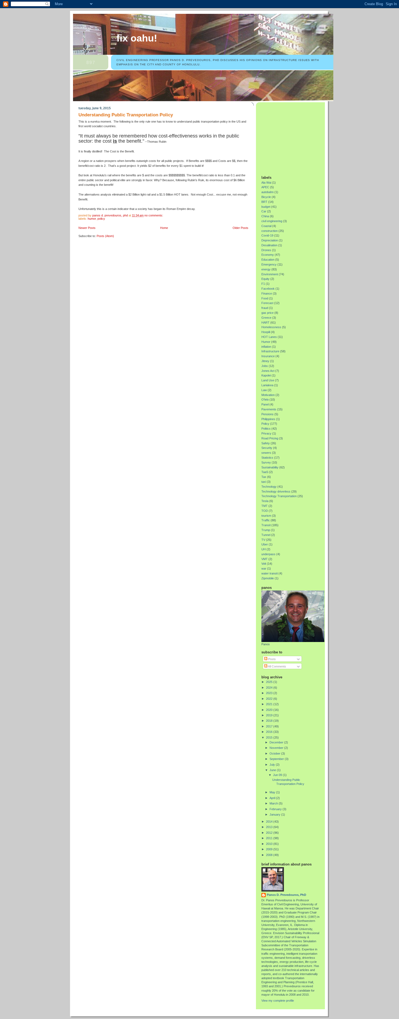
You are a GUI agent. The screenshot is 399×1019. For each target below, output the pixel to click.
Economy (267, 254)
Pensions (267, 414)
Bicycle (266, 197)
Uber (264, 544)
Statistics (267, 457)
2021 (269, 704)
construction (269, 230)
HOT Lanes (269, 336)
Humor (92, 218)
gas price (267, 312)
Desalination (269, 245)
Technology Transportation (279, 496)
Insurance (268, 356)
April (273, 798)
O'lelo (265, 399)
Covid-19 (267, 235)
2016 (269, 731)
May (273, 792)
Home (164, 227)
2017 (269, 726)
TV (263, 539)
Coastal (266, 226)
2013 (269, 827)
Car (263, 211)
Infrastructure (270, 351)
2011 (269, 838)
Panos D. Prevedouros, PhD (286, 894)
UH (263, 549)
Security (266, 447)
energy (266, 269)
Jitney (265, 361)
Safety (265, 443)
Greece (266, 317)
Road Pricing (269, 438)
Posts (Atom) (105, 236)
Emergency (269, 264)
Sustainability (269, 467)
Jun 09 (278, 775)
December (277, 742)
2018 (269, 720)
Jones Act (267, 370)
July (273, 764)
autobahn (267, 192)
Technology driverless (275, 491)
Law (264, 390)
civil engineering (271, 221)
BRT (264, 201)
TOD (264, 510)
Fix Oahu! (136, 38)
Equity (265, 278)
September (277, 759)
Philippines (268, 419)
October (275, 753)
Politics (266, 428)
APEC (265, 187)
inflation (266, 346)
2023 (269, 693)
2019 (269, 715)
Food (264, 298)
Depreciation (269, 240)
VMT (264, 559)
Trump (265, 530)
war (263, 568)
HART (265, 322)
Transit (266, 525)
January (275, 814)
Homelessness (271, 327)
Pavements (268, 409)
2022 (269, 698)
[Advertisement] (295, 137)
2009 (269, 849)
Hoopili (265, 332)
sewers (266, 452)
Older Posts (240, 227)
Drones (266, 250)
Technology (269, 486)
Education (267, 259)
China (265, 216)
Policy (101, 218)
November (277, 747)
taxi (263, 481)
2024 (269, 687)
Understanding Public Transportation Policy (125, 114)
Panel (265, 404)
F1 (263, 283)
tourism (266, 515)
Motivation (268, 395)
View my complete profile (277, 1000)
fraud (264, 307)
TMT (264, 505)
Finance (266, 293)
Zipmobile (267, 578)
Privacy (266, 433)
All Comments (276, 666)
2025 (269, 681)
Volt (263, 563)
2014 (269, 821)
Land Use (267, 380)
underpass (268, 554)
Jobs (264, 366)
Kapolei (266, 375)
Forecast (267, 303)
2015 (269, 737)
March (274, 803)
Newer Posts (87, 227)
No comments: (154, 215)
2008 (269, 855)
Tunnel (265, 534)
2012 (269, 832)
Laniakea (267, 385)
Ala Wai (266, 182)
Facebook (268, 288)
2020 (269, 709)
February (276, 809)
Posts (271, 659)
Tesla (264, 501)
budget (265, 206)
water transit (269, 573)
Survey (266, 462)
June (273, 770)
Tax (263, 476)
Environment (269, 274)
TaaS (264, 472)
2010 (269, 843)
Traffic (265, 520)
